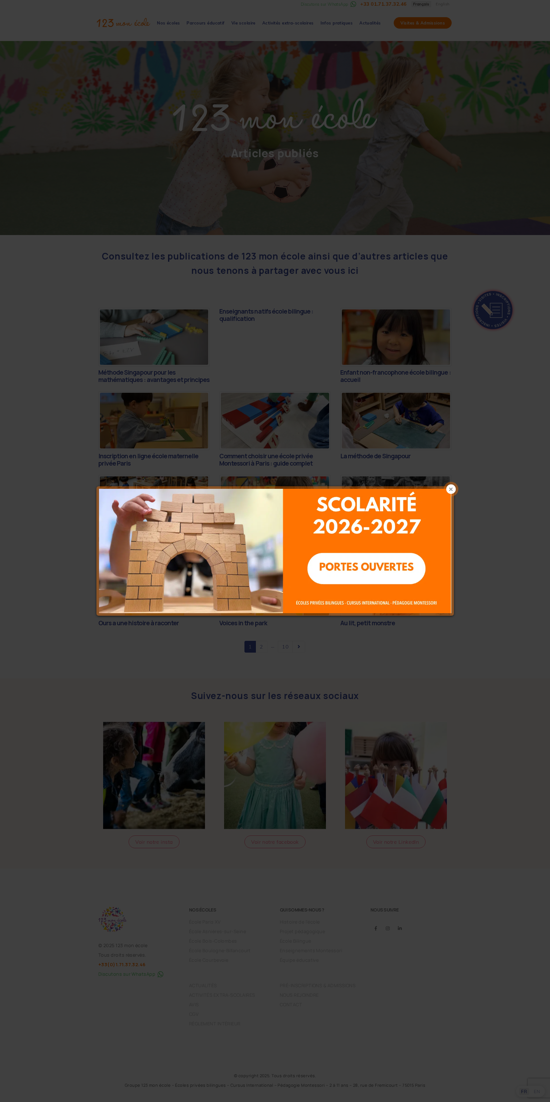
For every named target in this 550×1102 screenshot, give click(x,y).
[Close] (451, 489)
